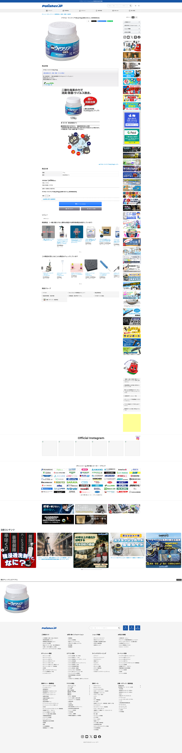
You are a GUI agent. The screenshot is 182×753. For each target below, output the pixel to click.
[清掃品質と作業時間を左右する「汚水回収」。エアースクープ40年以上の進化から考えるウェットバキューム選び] (18, 550)
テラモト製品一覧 (48, 84)
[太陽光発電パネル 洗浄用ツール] (91, 550)
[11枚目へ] (91, 569)
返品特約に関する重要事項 (49, 199)
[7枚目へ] (87, 569)
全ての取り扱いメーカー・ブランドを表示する (91, 494)
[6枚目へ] (86, 569)
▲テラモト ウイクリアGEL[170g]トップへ (108, 164)
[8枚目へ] (88, 569)
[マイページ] (138, 5)
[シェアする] (88, 21)
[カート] (135, 5)
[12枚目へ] (92, 569)
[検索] (130, 6)
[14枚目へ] (94, 569)
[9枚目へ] (89, 569)
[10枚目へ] (90, 569)
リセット (179, 579)
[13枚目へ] (93, 569)
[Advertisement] (132, 423)
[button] (49, 10)
